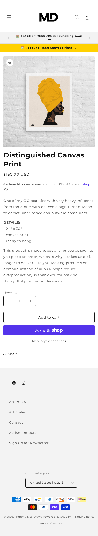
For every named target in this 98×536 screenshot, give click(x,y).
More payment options (49, 341)
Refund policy (84, 516)
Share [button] (13, 354)
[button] (9, 17)
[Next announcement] (90, 38)
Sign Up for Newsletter (29, 443)
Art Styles (17, 412)
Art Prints (17, 402)
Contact (16, 422)
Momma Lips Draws (28, 516)
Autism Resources (24, 433)
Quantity (10, 292)
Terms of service (51, 523)
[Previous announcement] (8, 38)
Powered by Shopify (57, 516)
